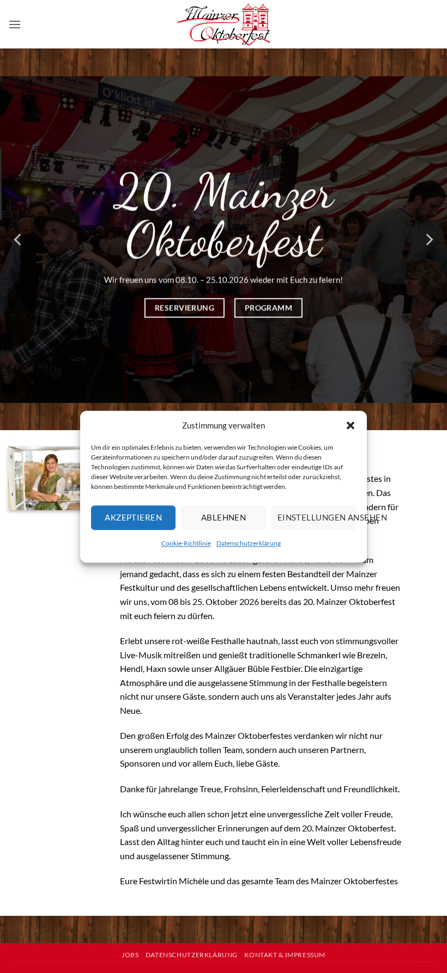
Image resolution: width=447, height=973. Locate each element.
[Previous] (18, 239)
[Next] (428, 239)
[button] (350, 425)
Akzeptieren (133, 517)
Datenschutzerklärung (248, 543)
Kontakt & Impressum (284, 955)
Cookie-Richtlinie (186, 543)
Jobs (130, 955)
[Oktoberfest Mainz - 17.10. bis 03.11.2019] (224, 24)
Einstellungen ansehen (316, 517)
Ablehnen (223, 517)
